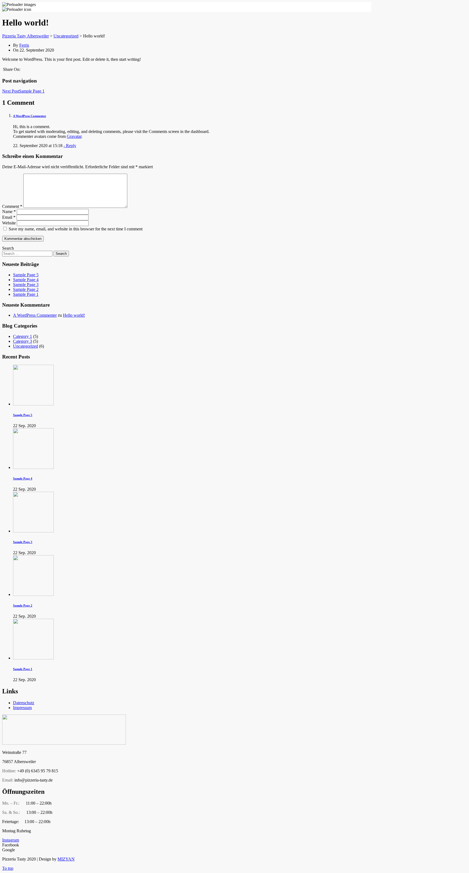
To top (7, 868)
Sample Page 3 (26, 284)
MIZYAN (66, 859)
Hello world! (74, 315)
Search (8, 248)
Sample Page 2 (26, 289)
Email (8, 217)
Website (9, 223)
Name (9, 211)
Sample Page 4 (26, 279)
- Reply (70, 145)
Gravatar (74, 136)
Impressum (22, 707)
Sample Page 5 (26, 274)
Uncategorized (25, 346)
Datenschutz (23, 702)
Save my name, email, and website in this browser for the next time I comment (75, 229)
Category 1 (22, 336)
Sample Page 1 (26, 294)
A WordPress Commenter (29, 116)
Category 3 (22, 341)
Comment (12, 206)
